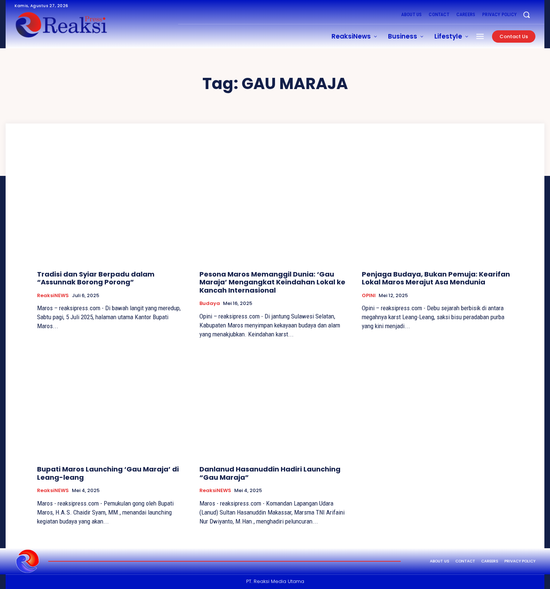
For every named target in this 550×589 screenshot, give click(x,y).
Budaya (209, 303)
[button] (526, 15)
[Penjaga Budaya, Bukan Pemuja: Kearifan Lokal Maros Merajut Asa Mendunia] (437, 208)
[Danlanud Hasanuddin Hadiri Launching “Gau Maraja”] (275, 403)
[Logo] (28, 561)
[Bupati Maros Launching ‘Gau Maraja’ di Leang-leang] (112, 403)
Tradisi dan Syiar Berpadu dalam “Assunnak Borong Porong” (96, 278)
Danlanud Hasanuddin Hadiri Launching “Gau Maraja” (269, 473)
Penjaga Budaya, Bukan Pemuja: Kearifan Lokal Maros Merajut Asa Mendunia (436, 278)
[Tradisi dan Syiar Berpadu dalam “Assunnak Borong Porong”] (112, 208)
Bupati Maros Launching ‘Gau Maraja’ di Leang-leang (108, 473)
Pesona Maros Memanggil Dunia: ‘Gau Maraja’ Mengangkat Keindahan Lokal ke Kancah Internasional (272, 282)
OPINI (369, 296)
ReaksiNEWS (53, 296)
